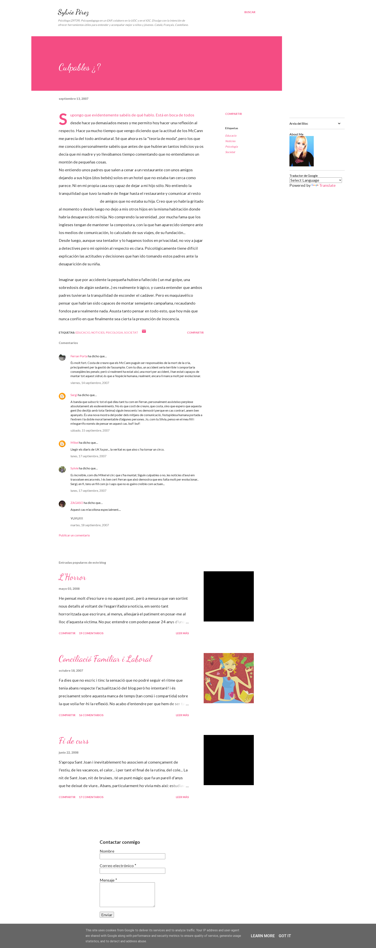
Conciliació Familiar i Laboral (105, 659)
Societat (230, 152)
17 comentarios (91, 797)
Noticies (230, 141)
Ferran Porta (78, 356)
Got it (285, 935)
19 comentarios (91, 633)
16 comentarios (91, 715)
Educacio (230, 135)
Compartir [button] (233, 113)
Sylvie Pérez (73, 12)
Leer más (182, 633)
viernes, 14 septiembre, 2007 (89, 383)
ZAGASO (76, 502)
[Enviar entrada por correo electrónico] (144, 332)
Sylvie (74, 468)
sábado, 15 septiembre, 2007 (89, 430)
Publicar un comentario (74, 535)
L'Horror (72, 577)
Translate (327, 185)
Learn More (263, 935)
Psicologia (231, 146)
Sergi (73, 395)
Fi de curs (74, 741)
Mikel (74, 442)
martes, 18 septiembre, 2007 (89, 525)
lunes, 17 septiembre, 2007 (88, 456)
